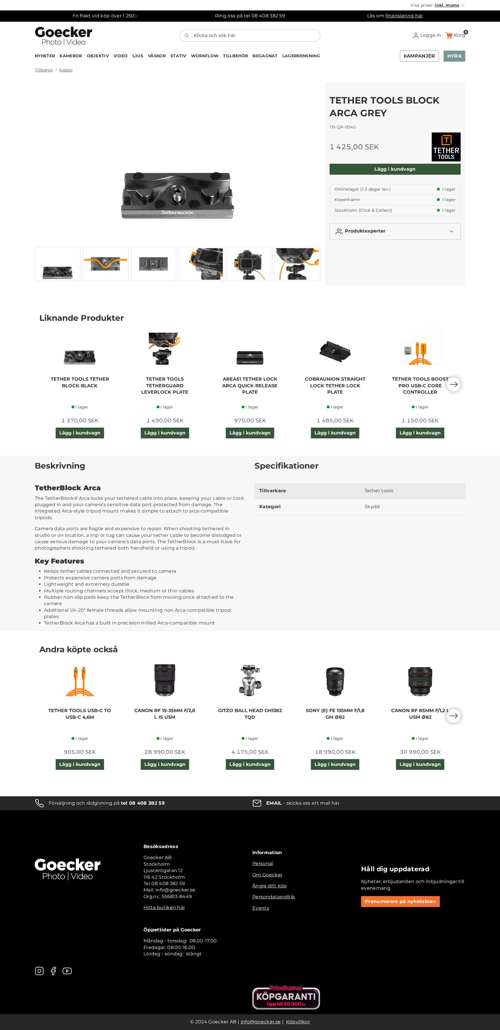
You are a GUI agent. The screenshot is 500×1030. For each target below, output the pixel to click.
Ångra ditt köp (269, 886)
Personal (262, 863)
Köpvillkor (298, 1022)
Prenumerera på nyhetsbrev (400, 901)
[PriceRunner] (286, 997)
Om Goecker (267, 875)
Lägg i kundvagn (395, 169)
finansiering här (404, 16)
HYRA (454, 56)
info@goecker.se (261, 1022)
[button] (438, 5)
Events (260, 908)
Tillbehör (44, 70)
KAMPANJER (419, 56)
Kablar (66, 70)
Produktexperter (365, 231)
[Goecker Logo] (64, 35)
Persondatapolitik (273, 897)
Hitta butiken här (164, 907)
